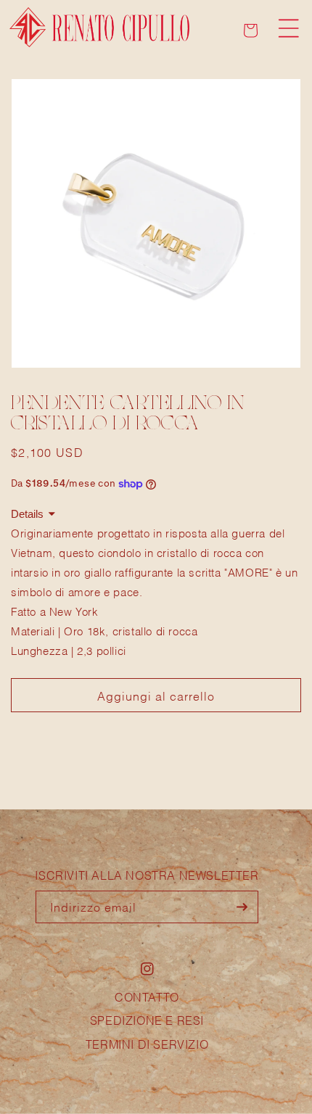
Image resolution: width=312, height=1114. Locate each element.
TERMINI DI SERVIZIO (147, 1043)
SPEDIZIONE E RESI (147, 1019)
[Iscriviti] (242, 907)
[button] (289, 28)
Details (27, 514)
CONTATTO (147, 996)
